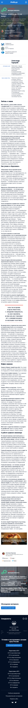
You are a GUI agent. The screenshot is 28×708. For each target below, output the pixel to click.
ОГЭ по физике (14, 685)
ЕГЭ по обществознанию (14, 657)
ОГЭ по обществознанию (14, 678)
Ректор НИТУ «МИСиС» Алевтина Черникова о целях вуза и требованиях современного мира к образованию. (14, 578)
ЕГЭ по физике (14, 664)
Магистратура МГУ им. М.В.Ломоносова (14, 628)
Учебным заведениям (14, 693)
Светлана (10, 30)
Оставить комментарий (8, 607)
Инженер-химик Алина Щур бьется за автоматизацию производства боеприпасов (14, 590)
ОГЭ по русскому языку (14, 673)
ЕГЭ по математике (14, 655)
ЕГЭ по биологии (14, 659)
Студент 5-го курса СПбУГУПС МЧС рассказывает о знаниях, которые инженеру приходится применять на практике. (13, 583)
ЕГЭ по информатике (14, 662)
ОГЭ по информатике (14, 682)
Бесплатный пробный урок (14, 645)
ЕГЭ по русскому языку (14, 653)
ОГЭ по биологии (14, 680)
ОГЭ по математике (14, 676)
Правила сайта (14, 698)
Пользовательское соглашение (14, 696)
